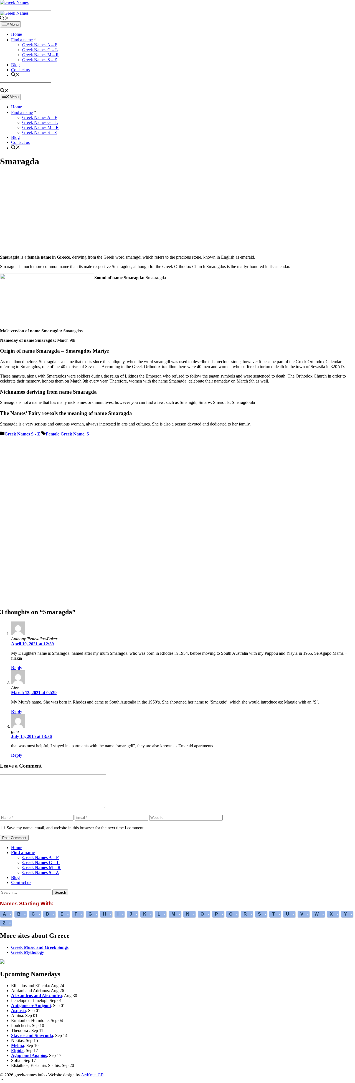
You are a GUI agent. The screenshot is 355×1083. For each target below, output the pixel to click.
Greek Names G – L (40, 49)
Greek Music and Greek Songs (40, 947)
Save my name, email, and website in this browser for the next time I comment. (75, 827)
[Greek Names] (14, 13)
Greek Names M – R (40, 54)
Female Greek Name (65, 434)
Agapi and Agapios (29, 1055)
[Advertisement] (177, 211)
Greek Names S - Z (22, 434)
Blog (15, 64)
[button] (2, 1080)
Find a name (22, 39)
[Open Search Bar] (4, 18)
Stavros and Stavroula (32, 1035)
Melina (17, 1045)
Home (16, 34)
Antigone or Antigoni (31, 1005)
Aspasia (18, 1010)
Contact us (20, 69)
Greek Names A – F (39, 44)
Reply (16, 667)
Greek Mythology (27, 952)
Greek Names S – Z (39, 59)
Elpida (17, 1050)
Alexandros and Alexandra (36, 995)
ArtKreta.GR (92, 1074)
